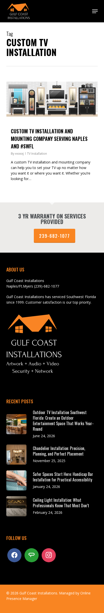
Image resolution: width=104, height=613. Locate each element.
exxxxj (19, 153)
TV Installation (37, 153)
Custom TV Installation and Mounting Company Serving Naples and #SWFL (49, 138)
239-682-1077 (54, 236)
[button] (95, 11)
